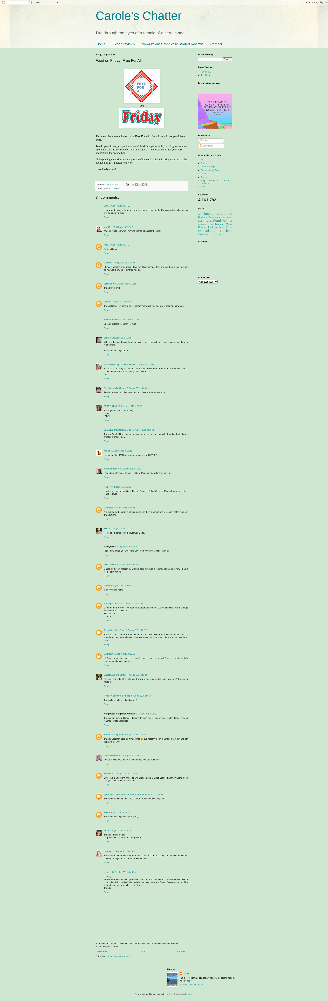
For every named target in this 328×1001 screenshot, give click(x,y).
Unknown (108, 508)
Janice (107, 302)
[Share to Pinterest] (146, 184)
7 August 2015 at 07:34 (124, 263)
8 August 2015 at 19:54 (126, 773)
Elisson (107, 528)
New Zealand (205, 227)
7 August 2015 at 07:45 (125, 284)
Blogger (188, 994)
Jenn (106, 338)
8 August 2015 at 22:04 (152, 794)
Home (101, 44)
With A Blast (110, 565)
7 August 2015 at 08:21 (148, 364)
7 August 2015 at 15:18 (127, 565)
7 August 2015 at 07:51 (122, 302)
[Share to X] (139, 184)
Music (203, 174)
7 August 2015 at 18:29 (121, 585)
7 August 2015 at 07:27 (119, 245)
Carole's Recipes (209, 166)
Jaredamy (109, 284)
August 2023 (207, 72)
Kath (106, 487)
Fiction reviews (123, 44)
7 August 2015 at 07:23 (122, 227)
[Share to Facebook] (143, 184)
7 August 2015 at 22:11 (136, 630)
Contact (216, 44)
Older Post (182, 951)
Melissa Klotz (110, 320)
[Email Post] (127, 184)
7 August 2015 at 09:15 (121, 451)
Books (204, 163)
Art (202, 160)
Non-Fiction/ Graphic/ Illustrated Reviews (172, 44)
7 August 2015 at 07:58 (128, 320)
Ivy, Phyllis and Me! (113, 603)
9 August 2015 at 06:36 (119, 812)
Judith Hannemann (113, 755)
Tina (106, 812)
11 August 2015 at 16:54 (124, 851)
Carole (109, 184)
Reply (106, 217)
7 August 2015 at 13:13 (122, 528)
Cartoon (202, 217)
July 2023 (205, 75)
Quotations (206, 231)
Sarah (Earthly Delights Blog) (118, 430)
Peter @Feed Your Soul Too (117, 696)
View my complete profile (191, 985)
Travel (204, 186)
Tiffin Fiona (109, 773)
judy (106, 245)
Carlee (107, 227)
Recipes (226, 231)
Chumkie (108, 263)
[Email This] (133, 184)
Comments (207, 146)
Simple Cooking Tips (206, 234)
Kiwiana (219, 224)
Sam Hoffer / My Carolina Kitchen (120, 364)
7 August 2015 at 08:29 (143, 430)
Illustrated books (205, 224)
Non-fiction (219, 227)
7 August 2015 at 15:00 (127, 547)
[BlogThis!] (136, 184)
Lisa (106, 206)
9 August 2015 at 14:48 (120, 830)
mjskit (107, 451)
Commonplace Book (210, 170)
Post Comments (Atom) (119, 956)
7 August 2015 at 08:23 (138, 388)
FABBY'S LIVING (112, 406)
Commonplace (217, 217)
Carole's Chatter (139, 15)
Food (106, 188)
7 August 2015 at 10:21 (120, 487)
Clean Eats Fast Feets (114, 630)
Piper (106, 830)
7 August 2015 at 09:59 (130, 469)
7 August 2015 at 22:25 (124, 654)
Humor (227, 220)
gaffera (169, 994)
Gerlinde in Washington (115, 388)
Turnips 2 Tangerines (114, 734)
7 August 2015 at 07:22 (119, 206)
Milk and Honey (111, 469)
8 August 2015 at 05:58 (135, 734)
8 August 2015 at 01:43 (142, 696)
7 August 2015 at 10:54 (124, 508)
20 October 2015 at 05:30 (124, 872)
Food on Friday (115, 188)
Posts (205, 140)
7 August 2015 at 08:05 (120, 338)
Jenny (107, 585)
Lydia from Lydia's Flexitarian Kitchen (122, 794)
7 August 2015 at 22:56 (138, 675)
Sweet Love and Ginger (115, 675)
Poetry (204, 177)
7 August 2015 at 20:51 (134, 603)
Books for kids (224, 214)
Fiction (208, 221)
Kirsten (107, 872)
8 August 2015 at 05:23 (146, 714)
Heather (108, 851)
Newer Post (102, 951)
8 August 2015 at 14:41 (134, 755)
